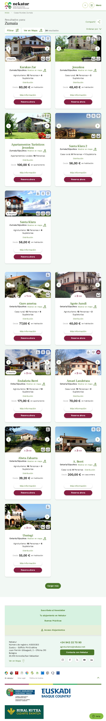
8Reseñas (11, 372)
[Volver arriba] (98, 678)
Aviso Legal (21, 678)
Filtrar (10, 30)
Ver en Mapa (30, 30)
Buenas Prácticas (53, 620)
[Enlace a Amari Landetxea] (78, 362)
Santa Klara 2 (78, 146)
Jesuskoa (78, 67)
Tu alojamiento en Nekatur (53, 615)
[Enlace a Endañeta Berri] (28, 362)
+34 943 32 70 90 (71, 642)
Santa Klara (28, 222)
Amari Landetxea (78, 381)
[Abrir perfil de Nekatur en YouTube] (84, 659)
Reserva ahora (28, 102)
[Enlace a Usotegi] (28, 517)
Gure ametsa (27, 303)
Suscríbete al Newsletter (53, 610)
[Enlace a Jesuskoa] (78, 49)
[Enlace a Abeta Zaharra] (28, 439)
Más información (28, 95)
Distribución (28, 82)
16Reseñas (11, 214)
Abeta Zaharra (27, 458)
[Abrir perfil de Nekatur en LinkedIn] (91, 659)
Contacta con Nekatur (77, 652)
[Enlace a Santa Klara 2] (78, 126)
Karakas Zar (28, 67)
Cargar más (53, 586)
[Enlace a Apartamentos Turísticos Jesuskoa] (28, 126)
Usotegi (28, 535)
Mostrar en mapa (34, 70)
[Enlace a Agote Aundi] (78, 285)
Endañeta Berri (28, 381)
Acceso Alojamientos (54, 630)
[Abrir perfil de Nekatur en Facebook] (70, 659)
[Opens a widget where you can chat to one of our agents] (96, 716)
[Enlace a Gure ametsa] (28, 285)
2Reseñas (11, 59)
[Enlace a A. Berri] (78, 439)
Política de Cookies (36, 678)
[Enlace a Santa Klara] (28, 203)
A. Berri (78, 462)
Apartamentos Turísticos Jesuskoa (27, 146)
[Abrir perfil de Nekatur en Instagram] (62, 659)
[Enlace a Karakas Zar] (28, 49)
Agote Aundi (78, 303)
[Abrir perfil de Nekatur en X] (77, 659)
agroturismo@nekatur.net (72, 647)
